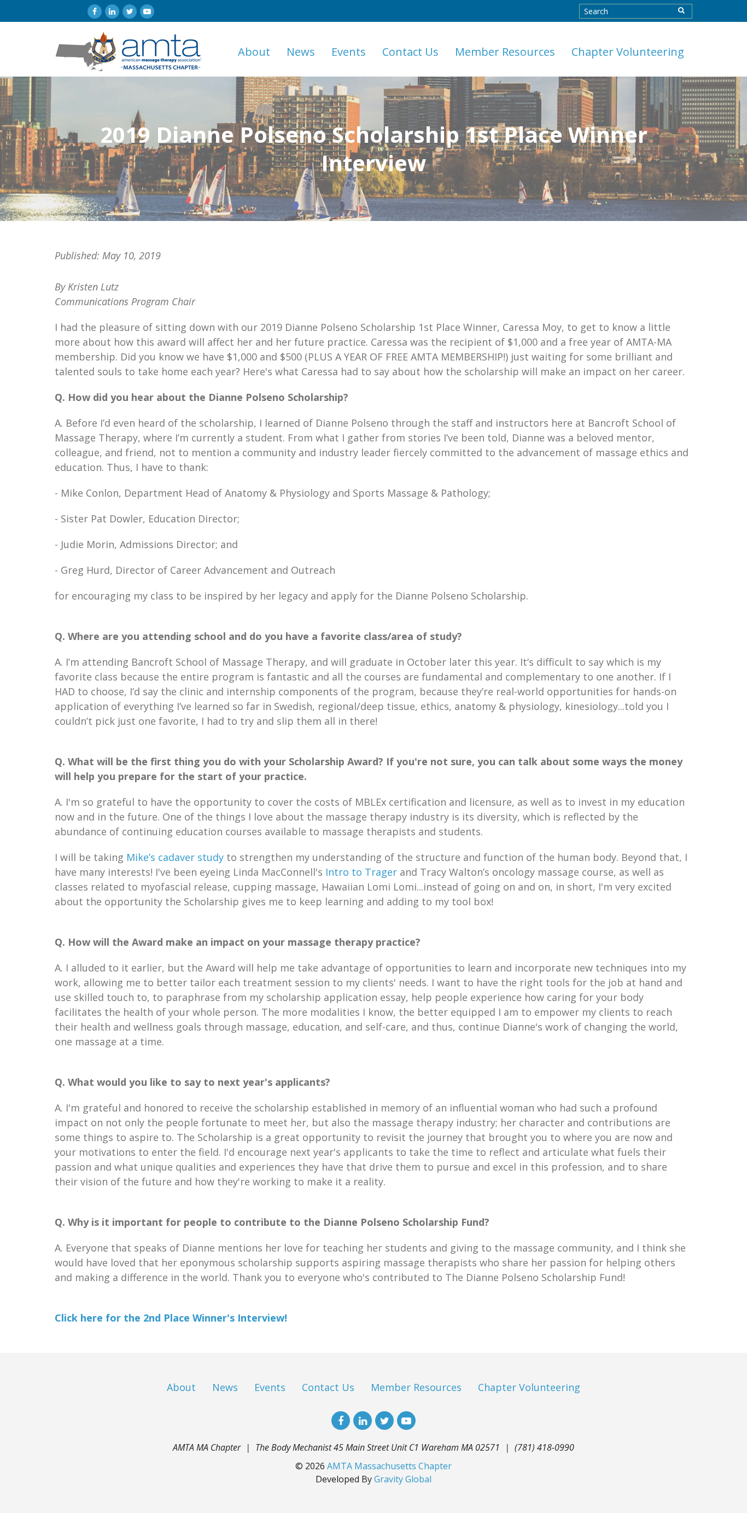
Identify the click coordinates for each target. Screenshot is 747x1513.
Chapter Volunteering (627, 51)
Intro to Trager (361, 871)
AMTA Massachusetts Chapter (389, 1466)
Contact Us (410, 51)
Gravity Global (402, 1479)
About (254, 51)
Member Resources (505, 51)
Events (348, 51)
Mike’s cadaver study (175, 857)
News (301, 51)
